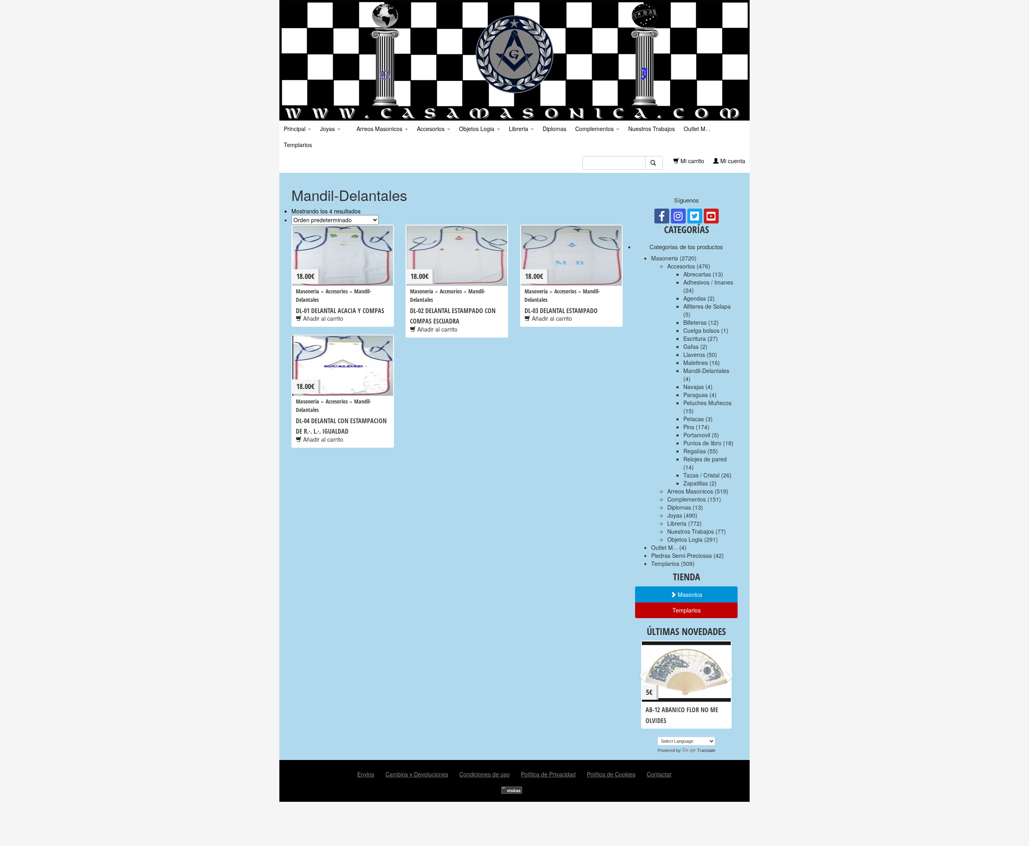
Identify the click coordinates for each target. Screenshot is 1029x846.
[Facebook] (661, 216)
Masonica (689, 594)
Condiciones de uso (484, 774)
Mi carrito (691, 161)
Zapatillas (695, 483)
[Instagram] (678, 216)
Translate (706, 750)
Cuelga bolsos (701, 330)
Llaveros (694, 354)
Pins (688, 427)
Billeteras (695, 322)
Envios (365, 774)
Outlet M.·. (697, 129)
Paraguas (695, 395)
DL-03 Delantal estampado (561, 310)
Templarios (298, 145)
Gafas (691, 346)
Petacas (693, 419)
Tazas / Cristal (701, 475)
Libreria (519, 129)
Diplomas (554, 129)
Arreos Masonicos (379, 129)
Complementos (595, 129)
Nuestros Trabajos (651, 129)
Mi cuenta (732, 161)
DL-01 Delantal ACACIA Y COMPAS (340, 310)
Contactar (659, 774)
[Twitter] (694, 216)
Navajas (693, 387)
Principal (295, 129)
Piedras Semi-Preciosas (681, 555)
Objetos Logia (477, 129)
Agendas (694, 298)
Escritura (694, 338)
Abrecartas (697, 274)
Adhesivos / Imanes (708, 282)
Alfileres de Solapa (707, 306)
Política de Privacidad (548, 774)
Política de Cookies (611, 774)
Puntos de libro (702, 443)
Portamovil (696, 435)
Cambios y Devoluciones (416, 774)
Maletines (695, 362)
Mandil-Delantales (706, 371)
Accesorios (431, 129)
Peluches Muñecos (707, 403)
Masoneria (307, 291)
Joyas (328, 129)
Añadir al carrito (322, 318)
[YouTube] (711, 216)
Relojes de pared (705, 459)
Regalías (694, 451)
